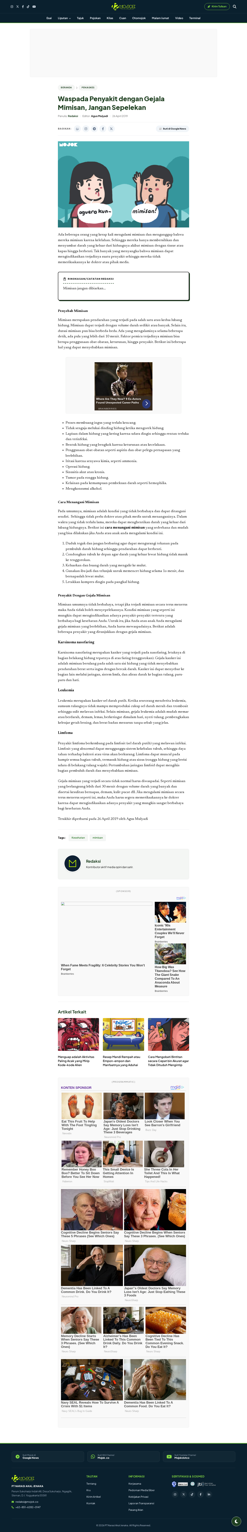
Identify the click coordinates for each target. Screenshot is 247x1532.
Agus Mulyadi (137, 819)
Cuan (122, 18)
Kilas (110, 18)
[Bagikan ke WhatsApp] (77, 128)
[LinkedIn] (209, 1494)
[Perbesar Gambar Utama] (123, 226)
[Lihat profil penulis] (72, 871)
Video (179, 18)
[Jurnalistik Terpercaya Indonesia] (206, 1484)
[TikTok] (28, 6)
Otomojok (139, 18)
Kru (88, 1490)
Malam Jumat (160, 18)
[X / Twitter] (17, 6)
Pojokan (95, 18)
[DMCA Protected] (183, 1484)
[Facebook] (23, 6)
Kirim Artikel (93, 1496)
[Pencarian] (234, 6)
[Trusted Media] (174, 1484)
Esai (49, 18)
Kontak (90, 1503)
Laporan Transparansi (141, 1503)
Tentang (91, 1483)
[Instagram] (12, 6)
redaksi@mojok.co (26, 1501)
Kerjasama (135, 1483)
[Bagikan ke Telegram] (94, 128)
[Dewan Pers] (192, 1484)
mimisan (98, 837)
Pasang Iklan (136, 1509)
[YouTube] (34, 6)
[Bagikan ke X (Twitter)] (111, 128)
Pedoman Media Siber (142, 1490)
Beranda (66, 87)
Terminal (194, 18)
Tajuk (80, 18)
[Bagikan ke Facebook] (102, 128)
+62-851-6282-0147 (28, 1507)
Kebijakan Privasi (138, 1496)
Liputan (63, 18)
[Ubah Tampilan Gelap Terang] (236, 1521)
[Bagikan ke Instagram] (85, 128)
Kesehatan (78, 837)
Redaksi (93, 861)
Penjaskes (88, 87)
